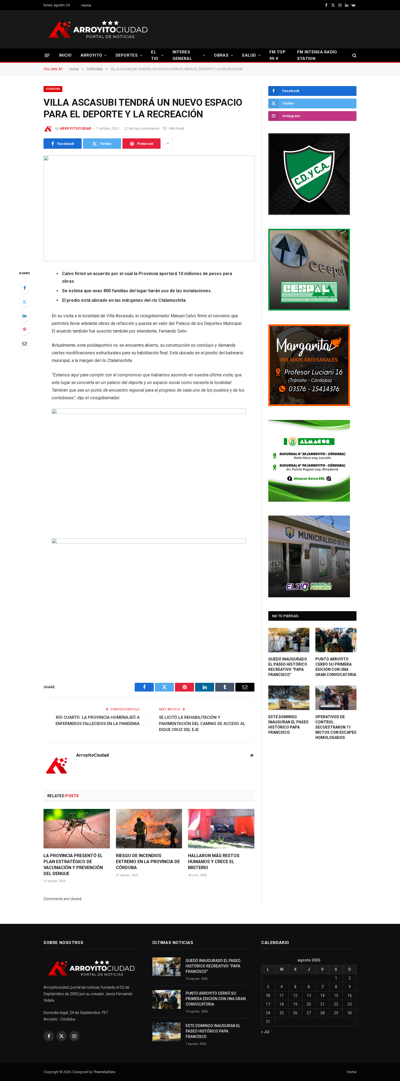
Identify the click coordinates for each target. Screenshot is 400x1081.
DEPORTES (127, 55)
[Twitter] (24, 301)
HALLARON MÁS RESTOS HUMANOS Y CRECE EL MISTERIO (213, 861)
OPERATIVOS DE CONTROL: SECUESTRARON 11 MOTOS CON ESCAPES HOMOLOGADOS (335, 727)
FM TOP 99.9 (277, 55)
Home (86, 5)
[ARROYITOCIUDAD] (98, 29)
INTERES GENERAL (182, 55)
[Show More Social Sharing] (167, 143)
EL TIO (154, 55)
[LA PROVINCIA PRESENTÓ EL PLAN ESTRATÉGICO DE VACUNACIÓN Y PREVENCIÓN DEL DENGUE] (77, 828)
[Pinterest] (24, 329)
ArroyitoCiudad (75, 128)
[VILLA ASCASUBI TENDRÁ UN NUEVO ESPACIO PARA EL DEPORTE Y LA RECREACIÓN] (149, 208)
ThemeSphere (104, 1072)
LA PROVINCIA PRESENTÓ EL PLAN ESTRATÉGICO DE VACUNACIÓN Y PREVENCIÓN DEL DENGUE (73, 864)
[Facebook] (24, 287)
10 (268, 995)
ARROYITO (91, 55)
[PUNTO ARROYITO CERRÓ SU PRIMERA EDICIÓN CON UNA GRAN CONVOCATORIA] (335, 640)
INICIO (65, 55)
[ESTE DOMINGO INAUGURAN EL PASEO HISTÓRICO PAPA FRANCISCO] (288, 698)
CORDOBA (53, 88)
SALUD (249, 55)
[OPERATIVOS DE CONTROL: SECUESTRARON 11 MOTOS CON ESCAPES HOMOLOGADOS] (335, 698)
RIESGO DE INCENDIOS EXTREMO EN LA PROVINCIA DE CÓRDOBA (148, 861)
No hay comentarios (144, 128)
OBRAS (221, 55)
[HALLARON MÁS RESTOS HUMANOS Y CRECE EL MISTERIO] (221, 828)
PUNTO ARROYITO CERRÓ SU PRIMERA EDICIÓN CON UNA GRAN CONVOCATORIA (335, 667)
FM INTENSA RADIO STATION (317, 55)
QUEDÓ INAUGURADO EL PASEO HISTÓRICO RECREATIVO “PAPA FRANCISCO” (287, 667)
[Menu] (47, 55)
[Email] (24, 343)
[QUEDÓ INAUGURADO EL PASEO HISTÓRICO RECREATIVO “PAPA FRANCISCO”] (288, 640)
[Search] (353, 55)
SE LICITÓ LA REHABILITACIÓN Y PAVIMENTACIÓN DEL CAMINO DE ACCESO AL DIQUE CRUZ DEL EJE (202, 723)
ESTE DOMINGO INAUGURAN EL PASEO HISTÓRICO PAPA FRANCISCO (288, 725)
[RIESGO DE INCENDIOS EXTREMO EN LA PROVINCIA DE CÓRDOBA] (149, 828)
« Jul (265, 1032)
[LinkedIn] (24, 315)
